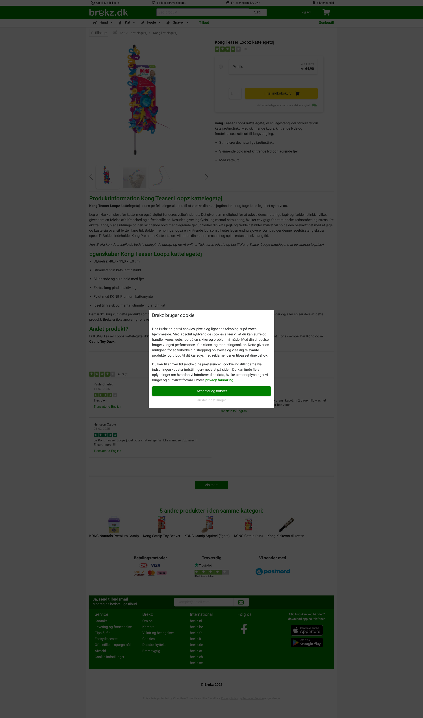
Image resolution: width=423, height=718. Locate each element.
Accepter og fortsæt (212, 391)
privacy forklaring (219, 380)
